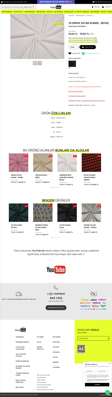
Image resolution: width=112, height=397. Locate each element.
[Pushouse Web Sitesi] (109, 387)
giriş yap (96, 7)
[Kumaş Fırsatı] (20, 332)
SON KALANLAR (41, 11)
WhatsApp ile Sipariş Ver (92, 53)
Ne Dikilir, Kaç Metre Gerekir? (77, 96)
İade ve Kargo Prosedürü (76, 91)
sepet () (108, 7)
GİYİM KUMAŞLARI (6, 11)
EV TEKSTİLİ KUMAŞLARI (82, 11)
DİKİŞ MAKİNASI (95, 11)
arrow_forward (108, 338)
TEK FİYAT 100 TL (18, 11)
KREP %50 (50, 11)
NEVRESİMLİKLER (30, 11)
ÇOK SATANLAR (58, 11)
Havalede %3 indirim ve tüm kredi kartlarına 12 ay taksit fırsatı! (87, 100)
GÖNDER (97, 384)
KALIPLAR (103, 11)
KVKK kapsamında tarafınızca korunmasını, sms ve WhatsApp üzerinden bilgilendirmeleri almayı (98, 380)
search (33, 7)
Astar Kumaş (90, 15)
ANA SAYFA (71, 15)
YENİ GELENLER (69, 11)
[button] (51, 187)
